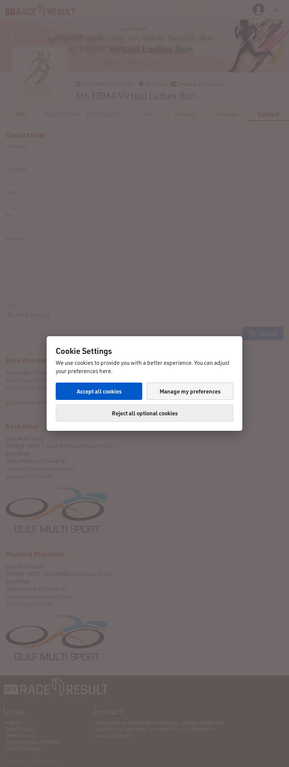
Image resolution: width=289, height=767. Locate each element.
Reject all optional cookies (145, 413)
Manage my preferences (190, 391)
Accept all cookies (99, 391)
